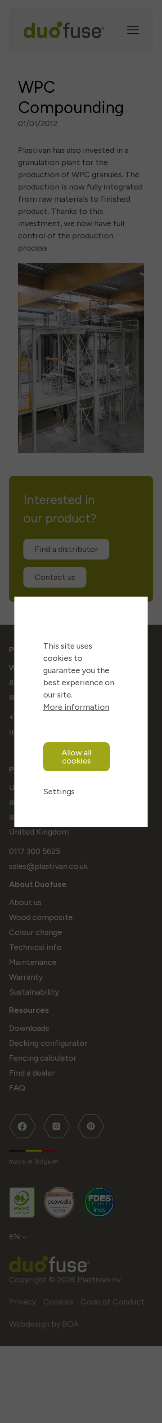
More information (76, 707)
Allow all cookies (76, 757)
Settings (59, 792)
